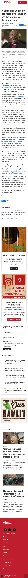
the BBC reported (18, 173)
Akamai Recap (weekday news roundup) (13, 343)
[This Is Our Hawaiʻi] (14, 410)
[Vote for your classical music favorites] (14, 286)
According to (20, 96)
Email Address (7, 332)
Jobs (4, 546)
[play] (2, 576)
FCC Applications (7, 562)
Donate (23, 2)
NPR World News (19, 196)
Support (5, 555)
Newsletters (6, 549)
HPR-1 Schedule (7, 539)
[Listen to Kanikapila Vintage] (14, 239)
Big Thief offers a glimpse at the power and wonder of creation (15, 383)
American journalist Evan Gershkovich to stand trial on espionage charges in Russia (14, 453)
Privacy (4, 568)
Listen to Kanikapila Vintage (14, 255)
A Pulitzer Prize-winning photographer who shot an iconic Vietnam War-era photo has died (14, 361)
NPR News (8, 196)
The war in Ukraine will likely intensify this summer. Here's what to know (13, 495)
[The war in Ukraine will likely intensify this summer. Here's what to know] (13, 480)
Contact (5, 552)
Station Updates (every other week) (12, 339)
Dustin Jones (9, 23)
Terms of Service (7, 565)
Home (4, 536)
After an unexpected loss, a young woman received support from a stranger (15, 369)
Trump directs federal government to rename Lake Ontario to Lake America (14, 376)
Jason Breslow (6, 460)
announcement (7, 176)
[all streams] (26, 576)
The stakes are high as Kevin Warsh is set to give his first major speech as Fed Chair (15, 390)
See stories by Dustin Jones (9, 218)
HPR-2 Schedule (7, 543)
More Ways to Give (7, 559)
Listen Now (14, 268)
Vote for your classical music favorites (14, 303)
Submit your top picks (14, 319)
